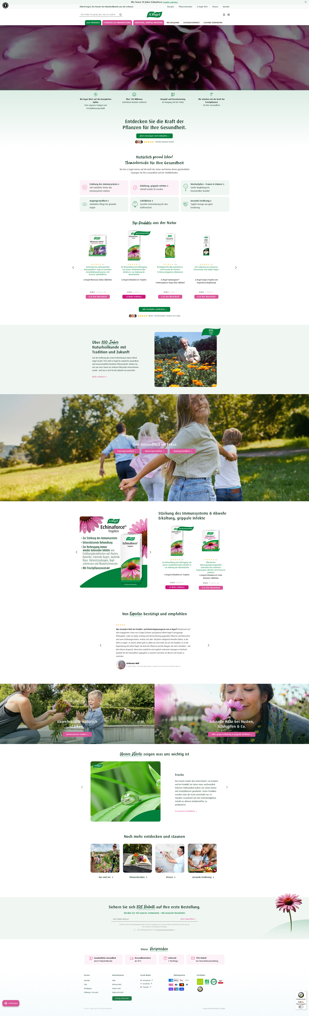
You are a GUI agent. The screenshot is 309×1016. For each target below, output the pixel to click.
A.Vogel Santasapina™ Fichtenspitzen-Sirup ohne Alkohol (170, 281)
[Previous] (73, 267)
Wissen (215, 7)
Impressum (116, 988)
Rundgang (87, 988)
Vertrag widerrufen (122, 998)
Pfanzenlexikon (137, 877)
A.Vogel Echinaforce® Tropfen (133, 280)
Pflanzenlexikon (185, 7)
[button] (93, 22)
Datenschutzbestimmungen (165, 930)
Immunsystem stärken (76, 734)
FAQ (85, 984)
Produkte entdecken (170, 2)
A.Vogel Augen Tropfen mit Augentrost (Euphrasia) (206, 281)
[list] (154, 267)
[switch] (301, 1006)
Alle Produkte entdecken (153, 309)
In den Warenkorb (97, 294)
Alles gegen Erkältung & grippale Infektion (231, 734)
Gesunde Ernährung (201, 877)
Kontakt (226, 7)
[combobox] (101, 15)
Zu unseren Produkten (57, 811)
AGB (113, 980)
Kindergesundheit (182, 451)
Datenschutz (117, 984)
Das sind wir (105, 877)
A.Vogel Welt (202, 7)
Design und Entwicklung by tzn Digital (214, 1008)
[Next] (236, 267)
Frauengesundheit (125, 451)
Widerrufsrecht (117, 992)
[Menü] (305, 992)
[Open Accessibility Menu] (5, 5)
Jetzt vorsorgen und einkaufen (153, 136)
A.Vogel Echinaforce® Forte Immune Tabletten (210, 576)
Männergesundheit (153, 451)
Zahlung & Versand (91, 992)
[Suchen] (120, 15)
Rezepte (170, 7)
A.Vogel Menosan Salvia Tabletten (98, 280)
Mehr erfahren (98, 377)
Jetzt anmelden (187, 919)
